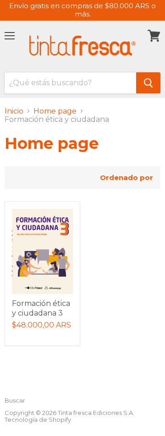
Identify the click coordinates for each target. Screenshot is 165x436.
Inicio (14, 111)
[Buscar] (148, 82)
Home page (55, 111)
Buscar (15, 400)
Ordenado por (126, 177)
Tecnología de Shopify (38, 419)
